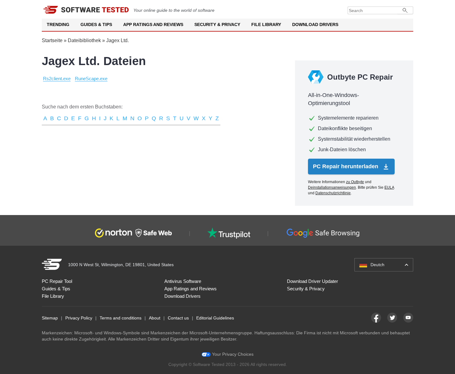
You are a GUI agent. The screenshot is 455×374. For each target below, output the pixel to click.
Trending (58, 24)
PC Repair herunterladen (346, 166)
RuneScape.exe (91, 78)
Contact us (178, 317)
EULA (389, 187)
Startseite (52, 40)
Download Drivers (315, 24)
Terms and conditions (120, 317)
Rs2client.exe (57, 78)
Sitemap (50, 317)
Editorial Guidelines (215, 317)
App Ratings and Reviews (153, 24)
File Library (266, 24)
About (154, 317)
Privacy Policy (78, 317)
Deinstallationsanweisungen (332, 187)
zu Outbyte (355, 182)
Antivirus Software (182, 281)
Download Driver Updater (312, 281)
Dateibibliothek (84, 40)
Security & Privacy (217, 24)
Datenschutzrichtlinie (333, 193)
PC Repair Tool (57, 281)
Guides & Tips (96, 24)
